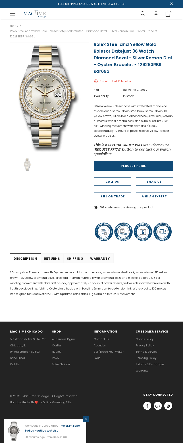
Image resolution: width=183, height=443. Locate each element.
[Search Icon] (143, 13)
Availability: (101, 96)
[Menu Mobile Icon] (12, 13)
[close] (171, 4)
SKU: (97, 90)
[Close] (86, 419)
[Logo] (34, 14)
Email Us (154, 181)
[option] (49, 98)
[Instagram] (168, 406)
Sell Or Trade (112, 196)
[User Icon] (156, 13)
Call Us (112, 181)
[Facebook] (147, 406)
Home (14, 26)
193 (102, 207)
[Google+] (158, 406)
